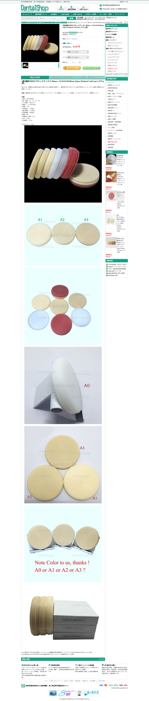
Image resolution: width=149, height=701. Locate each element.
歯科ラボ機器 (112, 119)
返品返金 (77, 681)
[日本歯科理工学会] (79, 696)
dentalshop (74, 39)
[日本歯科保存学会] (53, 696)
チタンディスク (112, 62)
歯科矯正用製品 (112, 125)
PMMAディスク (61, 22)
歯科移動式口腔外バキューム (85, 19)
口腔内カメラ (112, 99)
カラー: (65, 52)
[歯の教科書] (91, 696)
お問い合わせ (84, 9)
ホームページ (27, 14)
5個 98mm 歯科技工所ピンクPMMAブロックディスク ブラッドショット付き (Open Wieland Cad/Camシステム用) (121, 200)
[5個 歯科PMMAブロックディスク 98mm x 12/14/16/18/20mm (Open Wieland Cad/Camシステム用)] (40, 43)
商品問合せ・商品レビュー (63, 77)
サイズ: (65, 57)
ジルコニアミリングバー (115, 43)
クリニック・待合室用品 (115, 130)
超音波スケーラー (111, 17)
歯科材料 (110, 147)
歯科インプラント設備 (114, 96)
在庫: (64, 43)
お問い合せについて (56, 681)
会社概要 (92, 681)
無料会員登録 (72, 9)
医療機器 (110, 136)
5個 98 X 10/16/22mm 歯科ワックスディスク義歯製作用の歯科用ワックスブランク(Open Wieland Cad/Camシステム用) (58, 652)
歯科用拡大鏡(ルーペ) (114, 113)
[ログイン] (61, 7)
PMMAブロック (112, 65)
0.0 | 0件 (80, 32)
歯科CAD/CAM (32, 22)
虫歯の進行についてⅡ (114, 271)
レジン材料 (111, 127)
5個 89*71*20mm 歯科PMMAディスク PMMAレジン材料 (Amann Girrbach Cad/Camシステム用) (121, 223)
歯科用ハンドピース (114, 85)
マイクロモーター (100, 19)
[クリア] (101, 659)
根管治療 (110, 91)
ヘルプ (46, 681)
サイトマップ (119, 14)
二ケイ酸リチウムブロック (115, 51)
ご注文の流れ (64, 14)
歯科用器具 (111, 144)
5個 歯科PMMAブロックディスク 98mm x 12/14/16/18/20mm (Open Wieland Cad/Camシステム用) (94, 22)
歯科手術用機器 (112, 105)
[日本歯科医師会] (67, 696)
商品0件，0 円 (124, 2)
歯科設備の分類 (112, 275)
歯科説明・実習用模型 (114, 122)
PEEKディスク (112, 71)
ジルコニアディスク (114, 57)
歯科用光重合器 (112, 88)
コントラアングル (100, 17)
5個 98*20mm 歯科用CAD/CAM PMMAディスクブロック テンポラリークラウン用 (121, 178)
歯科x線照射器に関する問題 (116, 273)
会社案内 (54, 14)
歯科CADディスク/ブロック (47, 22)
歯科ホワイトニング (114, 102)
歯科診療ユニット (113, 108)
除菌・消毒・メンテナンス (116, 93)
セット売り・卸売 (105, 14)
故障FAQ (85, 681)
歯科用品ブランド (41, 14)
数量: (64, 62)
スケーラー (111, 82)
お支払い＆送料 (90, 14)
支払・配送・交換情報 (91, 77)
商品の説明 (35, 77)
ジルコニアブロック (114, 54)
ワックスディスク (113, 60)
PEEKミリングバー (113, 45)
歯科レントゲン (112, 116)
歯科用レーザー (112, 133)
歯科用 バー (111, 110)
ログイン (61, 9)
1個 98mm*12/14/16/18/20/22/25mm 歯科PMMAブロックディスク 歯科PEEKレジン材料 (49, 654)
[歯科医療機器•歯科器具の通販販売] (35, 12)
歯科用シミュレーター (114, 139)
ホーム (24, 22)
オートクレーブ (89, 17)
